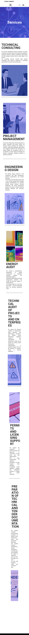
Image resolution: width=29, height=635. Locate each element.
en (23, 5)
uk (19, 5)
